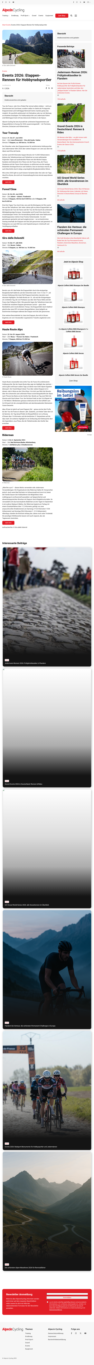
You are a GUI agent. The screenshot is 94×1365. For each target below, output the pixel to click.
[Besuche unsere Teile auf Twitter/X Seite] (49, 88)
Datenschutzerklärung (55, 1310)
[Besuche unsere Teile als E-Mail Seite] (52, 88)
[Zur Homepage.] (13, 10)
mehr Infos (8, 182)
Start (4, 25)
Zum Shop (61, 16)
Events (8, 25)
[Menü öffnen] (76, 16)
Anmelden (67, 1298)
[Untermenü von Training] (8, 15)
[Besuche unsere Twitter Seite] (9, 2)
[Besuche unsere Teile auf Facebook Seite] (46, 88)
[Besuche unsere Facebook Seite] (2, 2)
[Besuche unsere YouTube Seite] (13, 2)
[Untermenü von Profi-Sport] (29, 15)
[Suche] (71, 16)
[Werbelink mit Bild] (73, 431)
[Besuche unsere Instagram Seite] (6, 2)
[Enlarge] (50, 32)
